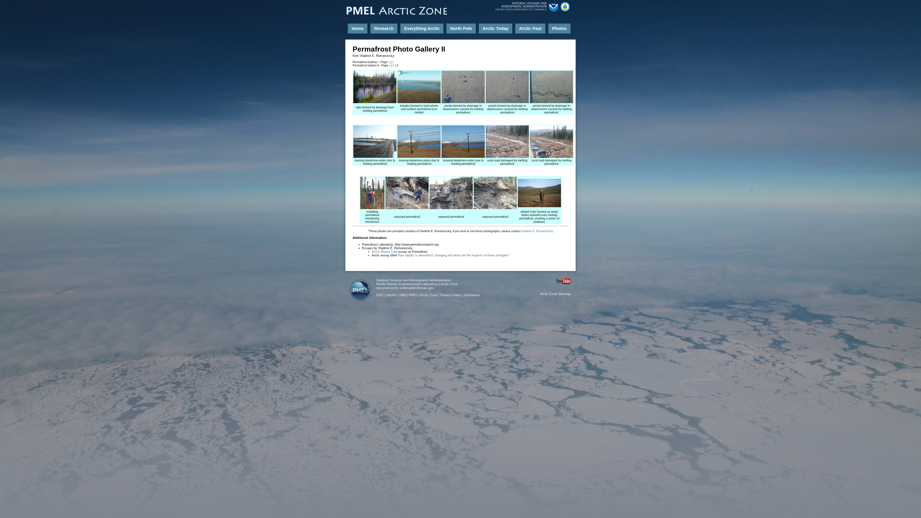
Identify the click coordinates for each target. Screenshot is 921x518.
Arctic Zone (449, 284)
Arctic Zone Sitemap (555, 294)
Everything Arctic (422, 28)
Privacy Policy (450, 295)
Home (358, 28)
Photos (559, 28)
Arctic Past (530, 28)
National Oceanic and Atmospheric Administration (413, 280)
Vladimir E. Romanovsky (537, 231)
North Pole (461, 28)
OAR (402, 295)
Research (384, 28)
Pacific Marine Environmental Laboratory (407, 284)
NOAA (391, 295)
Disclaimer (472, 295)
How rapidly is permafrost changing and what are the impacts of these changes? (453, 255)
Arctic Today (495, 28)
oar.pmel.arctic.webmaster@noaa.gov (405, 288)
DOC (380, 295)
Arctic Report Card (384, 251)
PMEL (413, 295)
